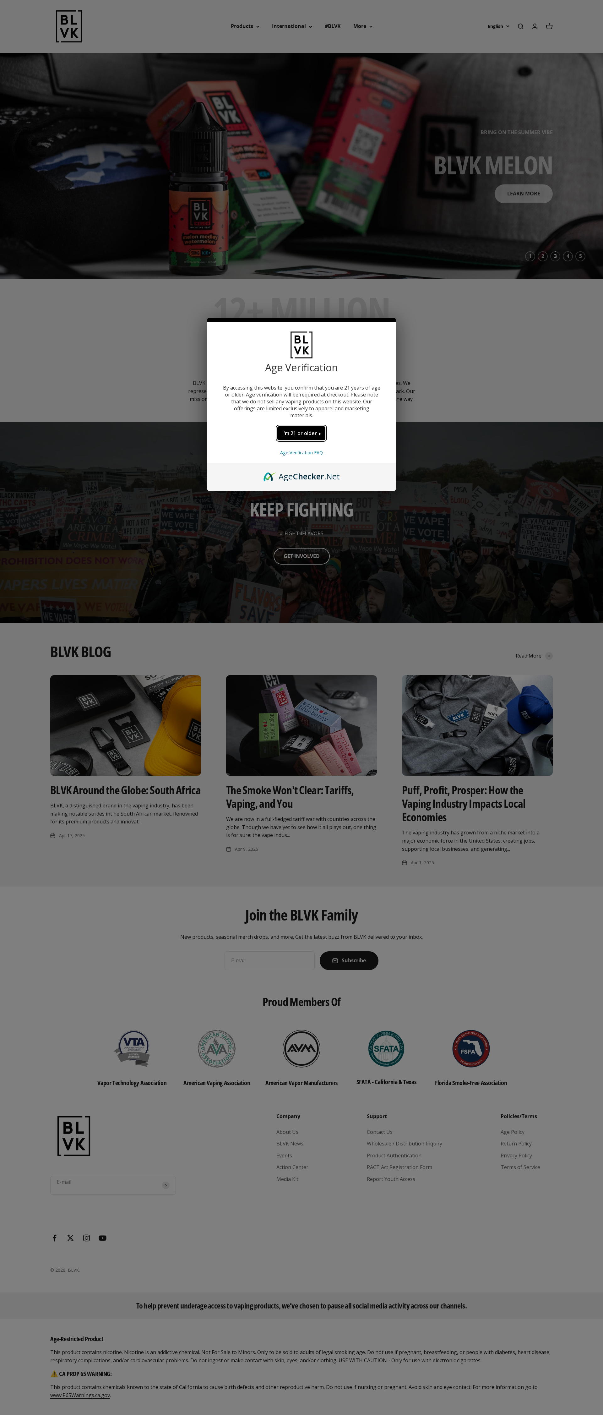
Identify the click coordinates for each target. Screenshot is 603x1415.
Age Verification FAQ (301, 453)
